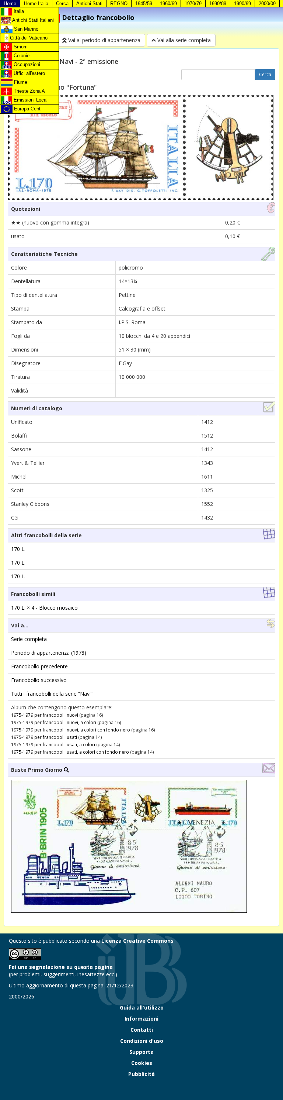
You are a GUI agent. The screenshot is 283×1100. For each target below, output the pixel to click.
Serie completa (29, 638)
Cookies (141, 1062)
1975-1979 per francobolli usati (44, 737)
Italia (18, 11)
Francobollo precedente (39, 666)
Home (10, 3)
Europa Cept (27, 109)
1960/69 (168, 3)
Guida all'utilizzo (142, 1007)
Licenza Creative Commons (137, 940)
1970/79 (193, 3)
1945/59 (143, 3)
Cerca (62, 3)
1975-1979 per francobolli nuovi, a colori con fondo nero (70, 730)
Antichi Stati (89, 3)
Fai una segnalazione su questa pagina (61, 966)
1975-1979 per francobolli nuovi (44, 715)
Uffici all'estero (28, 73)
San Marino (25, 29)
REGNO (118, 3)
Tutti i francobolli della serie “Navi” (51, 693)
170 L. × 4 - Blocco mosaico (44, 607)
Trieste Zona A (28, 91)
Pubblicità (141, 1073)
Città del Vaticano (28, 38)
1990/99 (242, 3)
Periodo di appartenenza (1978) (48, 652)
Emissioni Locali (30, 100)
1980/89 (217, 3)
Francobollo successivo (39, 679)
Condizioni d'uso (141, 1040)
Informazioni (141, 1018)
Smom (20, 46)
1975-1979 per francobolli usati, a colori (53, 744)
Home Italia (36, 3)
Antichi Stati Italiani (32, 20)
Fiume (20, 82)
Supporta (141, 1051)
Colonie (20, 55)
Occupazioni (26, 64)
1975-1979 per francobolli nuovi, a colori (53, 722)
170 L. (18, 548)
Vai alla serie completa (183, 40)
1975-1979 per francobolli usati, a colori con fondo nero (70, 752)
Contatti (141, 1029)
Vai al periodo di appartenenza (103, 40)
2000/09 (267, 3)
